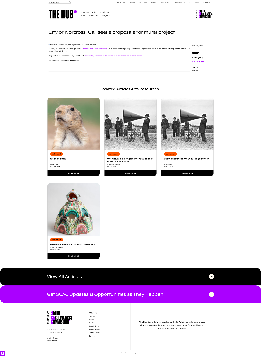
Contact (206, 2)
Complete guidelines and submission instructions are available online (113, 56)
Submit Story (165, 2)
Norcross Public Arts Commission (93, 49)
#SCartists (121, 2)
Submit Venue (179, 2)
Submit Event (194, 2)
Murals (195, 71)
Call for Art (198, 61)
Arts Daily (143, 2)
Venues (153, 2)
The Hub (132, 2)
